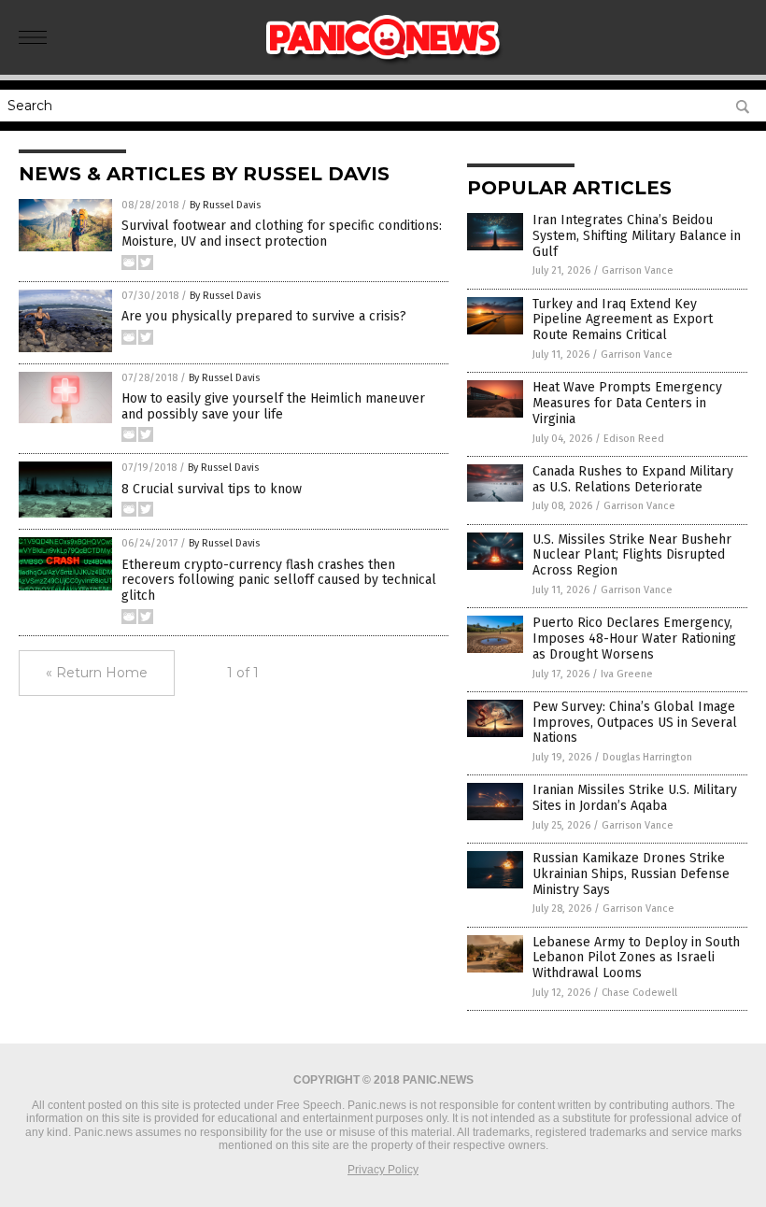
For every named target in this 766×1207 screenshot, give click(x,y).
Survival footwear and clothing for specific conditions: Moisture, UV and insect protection (281, 233)
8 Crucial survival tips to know (211, 489)
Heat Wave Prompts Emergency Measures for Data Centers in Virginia (627, 403)
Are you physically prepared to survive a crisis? (263, 316)
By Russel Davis (225, 205)
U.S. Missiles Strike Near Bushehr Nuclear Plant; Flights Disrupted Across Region (631, 555)
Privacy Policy (383, 1169)
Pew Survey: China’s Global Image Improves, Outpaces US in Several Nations (634, 722)
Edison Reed (633, 439)
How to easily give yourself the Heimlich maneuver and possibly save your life (273, 406)
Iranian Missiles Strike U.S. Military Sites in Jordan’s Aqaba (634, 798)
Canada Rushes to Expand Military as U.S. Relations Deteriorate (632, 479)
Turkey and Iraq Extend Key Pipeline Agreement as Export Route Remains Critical (622, 320)
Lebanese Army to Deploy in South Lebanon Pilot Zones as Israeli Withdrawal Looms (636, 958)
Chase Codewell (639, 993)
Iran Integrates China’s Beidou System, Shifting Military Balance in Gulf (636, 236)
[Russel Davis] (383, 61)
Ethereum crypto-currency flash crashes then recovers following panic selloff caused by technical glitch (278, 580)
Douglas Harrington (647, 757)
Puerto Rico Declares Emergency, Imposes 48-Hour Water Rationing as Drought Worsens (634, 638)
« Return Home (97, 672)
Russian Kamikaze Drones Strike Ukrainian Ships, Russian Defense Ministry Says (631, 874)
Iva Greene (627, 674)
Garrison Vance (638, 270)
